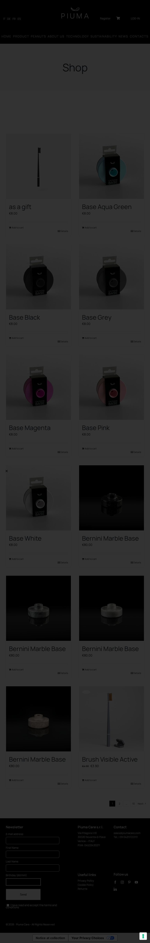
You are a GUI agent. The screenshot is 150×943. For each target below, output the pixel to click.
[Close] (6, 471)
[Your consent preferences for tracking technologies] (143, 936)
